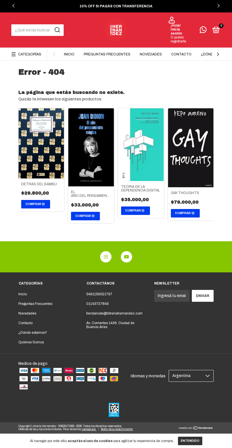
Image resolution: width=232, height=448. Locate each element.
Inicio (69, 54)
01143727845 (97, 304)
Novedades (151, 54)
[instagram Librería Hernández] (105, 256)
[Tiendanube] (196, 429)
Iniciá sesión (176, 31)
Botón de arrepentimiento (117, 429)
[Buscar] (57, 30)
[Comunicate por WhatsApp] (203, 31)
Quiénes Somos (31, 342)
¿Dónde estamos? (32, 333)
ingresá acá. (88, 429)
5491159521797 (99, 294)
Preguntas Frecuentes (107, 54)
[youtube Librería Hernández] (126, 256)
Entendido (190, 440)
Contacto (181, 54)
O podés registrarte (178, 39)
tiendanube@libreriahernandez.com (114, 313)
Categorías (29, 54)
